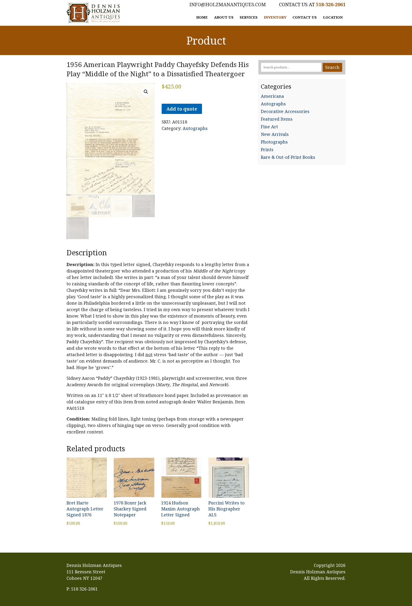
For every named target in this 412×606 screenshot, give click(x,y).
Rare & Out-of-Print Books (288, 157)
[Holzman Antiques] (93, 12)
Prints (267, 149)
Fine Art (269, 126)
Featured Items (277, 119)
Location (333, 17)
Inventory (275, 17)
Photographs (274, 142)
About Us (223, 17)
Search (332, 67)
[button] (146, 91)
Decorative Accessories (285, 111)
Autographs (195, 128)
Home (202, 17)
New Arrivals (275, 134)
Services (249, 17)
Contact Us (305, 17)
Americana (272, 96)
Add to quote (181, 109)
